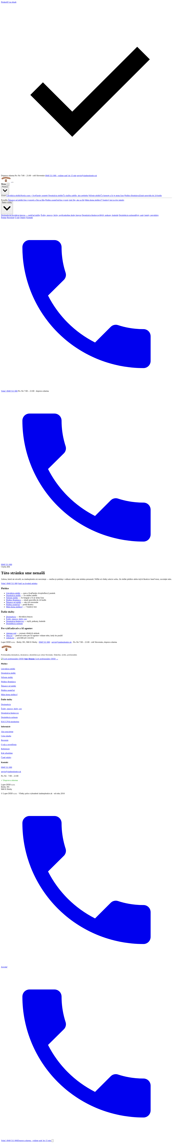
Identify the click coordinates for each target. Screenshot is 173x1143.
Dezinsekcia (20, 215)
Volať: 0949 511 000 (9, 583)
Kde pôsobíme (7, 753)
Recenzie (10, 217)
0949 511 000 (44, 642)
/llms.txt (9, 635)
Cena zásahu (6, 736)
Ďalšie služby (7, 203)
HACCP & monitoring (10, 722)
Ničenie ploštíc (106, 195)
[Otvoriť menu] (12, 182)
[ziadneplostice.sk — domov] (6, 182)
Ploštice (5, 187)
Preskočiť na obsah (8, 2)
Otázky (23, 217)
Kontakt (29, 217)
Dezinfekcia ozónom (139, 215)
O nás (17, 217)
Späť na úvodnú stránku (27, 583)
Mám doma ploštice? (104, 200)
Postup (3, 217)
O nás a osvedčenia (8, 744)
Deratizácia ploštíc (68, 195)
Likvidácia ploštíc (27, 195)
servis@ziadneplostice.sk (87, 175)
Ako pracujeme (7, 732)
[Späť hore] (53, 1140)
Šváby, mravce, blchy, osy (61, 215)
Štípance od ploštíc (26, 200)
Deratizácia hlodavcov (100, 215)
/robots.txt (10, 638)
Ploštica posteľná (64, 200)
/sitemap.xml (11, 633)
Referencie (5, 749)
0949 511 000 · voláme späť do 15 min (60, 175)
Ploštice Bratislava (143, 195)
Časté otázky (6, 757)
